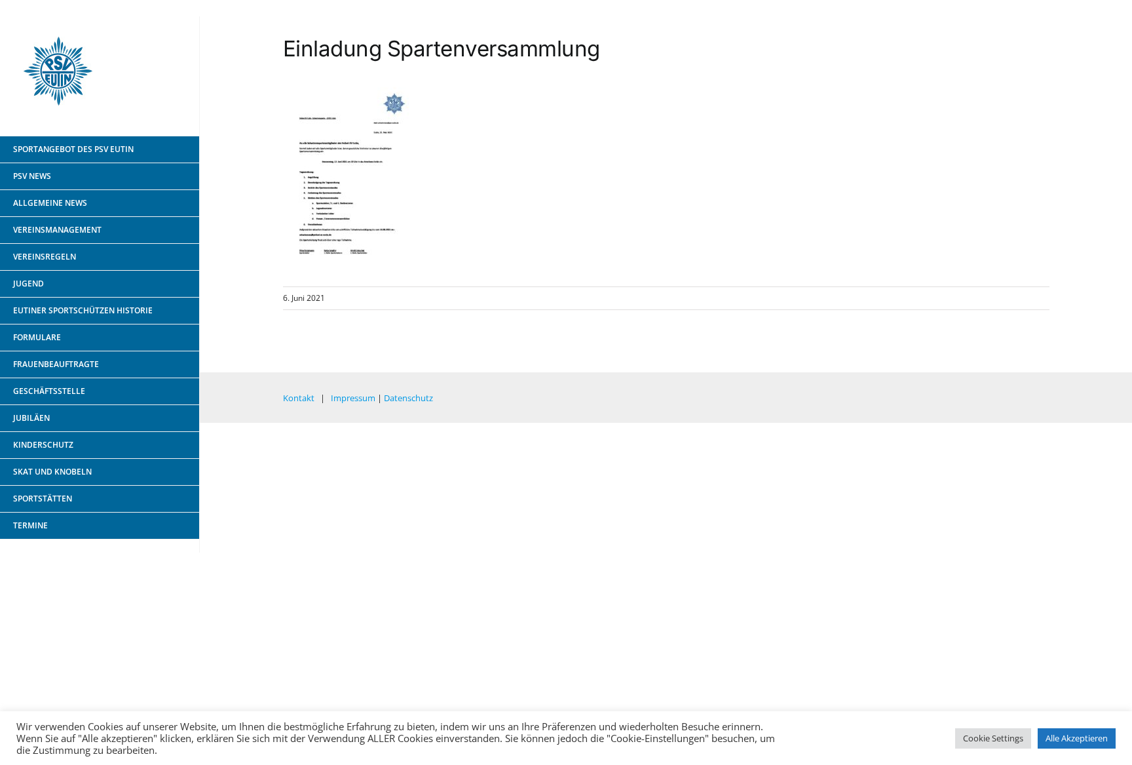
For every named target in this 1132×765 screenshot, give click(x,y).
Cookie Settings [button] (993, 738)
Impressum (353, 398)
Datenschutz (408, 398)
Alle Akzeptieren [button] (1077, 738)
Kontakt (298, 398)
